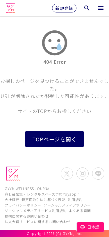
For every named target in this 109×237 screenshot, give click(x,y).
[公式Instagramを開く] (82, 173)
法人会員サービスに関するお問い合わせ (38, 221)
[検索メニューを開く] (86, 8)
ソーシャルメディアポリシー (67, 205)
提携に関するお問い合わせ (27, 216)
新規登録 (64, 8)
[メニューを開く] (100, 8)
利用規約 (75, 199)
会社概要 (12, 199)
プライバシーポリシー (23, 205)
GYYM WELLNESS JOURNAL (28, 188)
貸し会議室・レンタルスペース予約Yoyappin (42, 194)
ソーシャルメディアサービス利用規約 (36, 210)
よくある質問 (80, 210)
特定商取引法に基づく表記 (43, 199)
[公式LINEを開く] (98, 173)
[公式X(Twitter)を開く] (67, 173)
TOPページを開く (54, 139)
